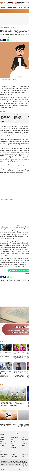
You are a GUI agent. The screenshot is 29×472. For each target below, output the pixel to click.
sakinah (24, 280)
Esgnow (2, 445)
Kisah (12, 11)
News (1, 441)
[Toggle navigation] (1, 2)
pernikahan (9, 280)
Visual (12, 445)
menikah (2, 280)
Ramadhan (13, 447)
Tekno (12, 443)
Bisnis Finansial (25, 443)
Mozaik (20, 11)
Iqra (12, 439)
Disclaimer (2, 456)
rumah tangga (15, 165)
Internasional (3, 443)
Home (1, 27)
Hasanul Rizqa (5, 37)
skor (20, 7)
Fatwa (16, 11)
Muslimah (26, 11)
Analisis (13, 441)
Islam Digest (6, 27)
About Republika (4, 454)
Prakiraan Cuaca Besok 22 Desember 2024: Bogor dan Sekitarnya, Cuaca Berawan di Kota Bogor (6, 118)
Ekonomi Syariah (12, 7)
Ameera (2, 437)
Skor (23, 437)
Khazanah (2, 439)
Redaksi (13, 454)
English (23, 445)
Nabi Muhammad (5, 11)
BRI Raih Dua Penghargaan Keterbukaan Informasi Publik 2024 (18, 117)
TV (0, 447)
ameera (3, 7)
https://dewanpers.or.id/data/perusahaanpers (12, 464)
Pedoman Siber (25, 454)
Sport (23, 441)
